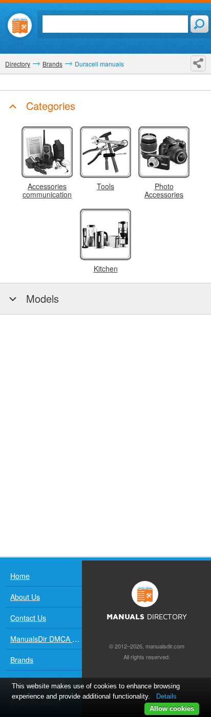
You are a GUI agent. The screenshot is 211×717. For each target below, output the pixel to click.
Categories (49, 105)
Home (20, 576)
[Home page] (20, 25)
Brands (21, 660)
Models (41, 298)
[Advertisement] (105, 435)
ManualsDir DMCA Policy (46, 639)
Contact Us (28, 618)
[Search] (199, 24)
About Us (25, 597)
